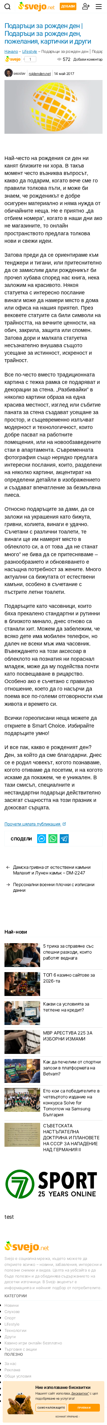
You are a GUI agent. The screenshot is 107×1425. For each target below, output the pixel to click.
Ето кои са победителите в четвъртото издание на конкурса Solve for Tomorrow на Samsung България (71, 1102)
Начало (11, 51)
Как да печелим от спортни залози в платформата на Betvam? (71, 1068)
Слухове (12, 1311)
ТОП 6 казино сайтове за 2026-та (69, 978)
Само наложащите (51, 1407)
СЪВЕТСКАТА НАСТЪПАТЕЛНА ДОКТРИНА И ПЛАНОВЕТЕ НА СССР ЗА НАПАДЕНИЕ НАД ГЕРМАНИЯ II (71, 1137)
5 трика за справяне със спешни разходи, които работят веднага (68, 952)
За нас (10, 1363)
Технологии (15, 1330)
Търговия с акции (20, 1349)
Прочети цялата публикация (32, 823)
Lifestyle (29, 51)
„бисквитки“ (79, 1393)
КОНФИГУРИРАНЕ (67, 1416)
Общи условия (17, 1376)
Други (10, 1336)
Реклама (12, 1369)
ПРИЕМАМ (84, 1407)
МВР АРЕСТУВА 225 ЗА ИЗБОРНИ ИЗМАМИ (67, 1036)
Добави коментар (88, 59)
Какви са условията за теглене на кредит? (66, 1007)
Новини (11, 1305)
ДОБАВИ (68, 6)
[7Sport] (53, 1184)
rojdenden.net (40, 73)
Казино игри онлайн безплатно (33, 1343)
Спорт (10, 1317)
